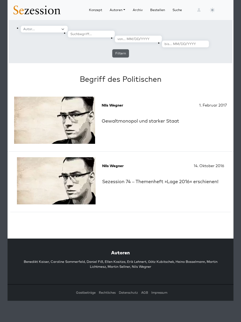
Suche (177, 10)
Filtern (120, 53)
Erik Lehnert (136, 262)
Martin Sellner (119, 266)
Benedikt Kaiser (36, 262)
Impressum (159, 292)
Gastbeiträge (86, 292)
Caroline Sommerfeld (68, 262)
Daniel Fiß (95, 262)
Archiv (138, 10)
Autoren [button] (116, 10)
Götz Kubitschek (161, 262)
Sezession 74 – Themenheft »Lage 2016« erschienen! (160, 181)
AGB (144, 292)
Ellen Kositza (115, 262)
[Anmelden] (198, 10)
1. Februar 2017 (213, 105)
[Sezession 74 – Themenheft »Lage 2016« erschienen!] (56, 180)
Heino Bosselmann (190, 262)
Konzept (95, 10)
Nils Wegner (141, 266)
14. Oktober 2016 (209, 165)
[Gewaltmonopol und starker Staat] (54, 120)
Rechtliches (107, 292)
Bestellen (157, 10)
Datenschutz (128, 292)
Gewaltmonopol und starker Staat (140, 121)
